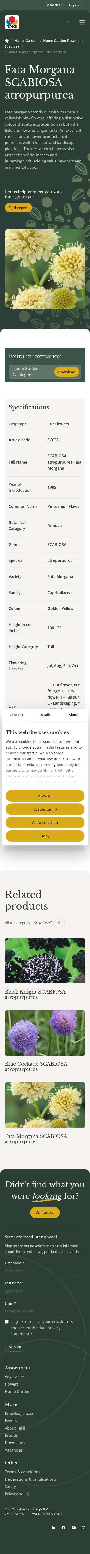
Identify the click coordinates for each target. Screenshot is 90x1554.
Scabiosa (12, 47)
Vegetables (15, 1377)
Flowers (12, 1384)
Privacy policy (17, 1494)
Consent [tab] (16, 714)
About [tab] (74, 714)
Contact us (45, 1212)
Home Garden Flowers (61, 41)
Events (11, 1420)
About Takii (15, 1428)
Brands (11, 1435)
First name (13, 1263)
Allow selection (45, 822)
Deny (45, 835)
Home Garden (26, 41)
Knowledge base (19, 1413)
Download (66, 371)
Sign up (15, 1346)
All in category (28, 922)
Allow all (45, 795)
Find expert (18, 207)
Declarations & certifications (30, 1479)
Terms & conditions (22, 1471)
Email (9, 1303)
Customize (42, 809)
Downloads (15, 1442)
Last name (13, 1283)
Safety (10, 1486)
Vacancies (14, 1450)
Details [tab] (45, 714)
